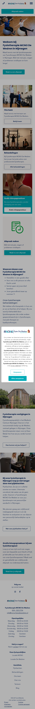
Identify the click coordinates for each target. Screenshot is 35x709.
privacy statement (16, 366)
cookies (26, 346)
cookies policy (26, 355)
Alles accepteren (17, 378)
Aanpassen (17, 372)
